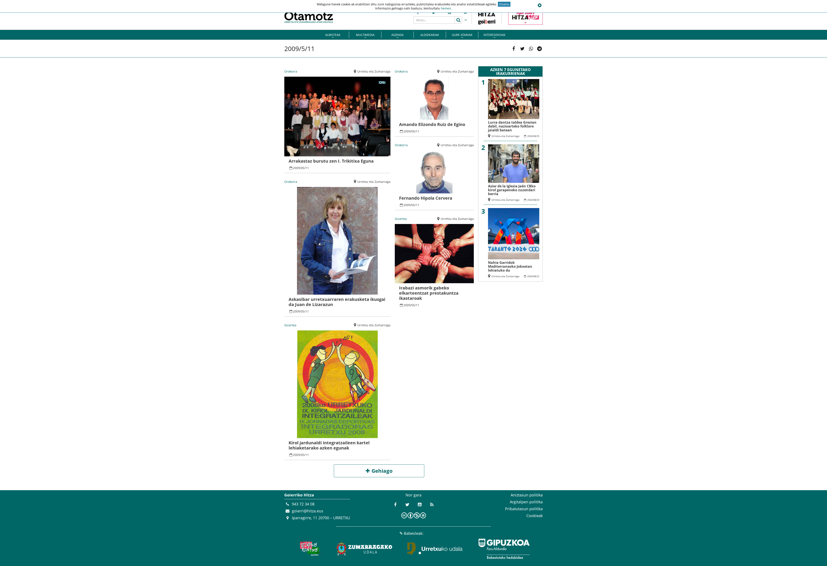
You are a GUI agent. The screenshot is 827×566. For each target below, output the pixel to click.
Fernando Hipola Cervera (425, 198)
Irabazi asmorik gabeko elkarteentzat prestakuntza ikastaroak (429, 293)
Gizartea (290, 325)
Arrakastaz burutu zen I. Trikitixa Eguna (331, 161)
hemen (446, 8)
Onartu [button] (504, 4)
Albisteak (332, 35)
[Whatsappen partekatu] (531, 48)
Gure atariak (462, 35)
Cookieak (534, 515)
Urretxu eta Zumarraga (373, 71)
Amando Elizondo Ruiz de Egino (432, 124)
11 (307, 168)
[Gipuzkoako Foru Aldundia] (504, 549)
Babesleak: (413, 533)
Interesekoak (494, 35)
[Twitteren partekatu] (522, 48)
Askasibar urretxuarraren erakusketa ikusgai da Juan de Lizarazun (337, 301)
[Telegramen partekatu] (539, 48)
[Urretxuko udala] (435, 549)
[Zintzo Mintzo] (309, 549)
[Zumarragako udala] (365, 549)
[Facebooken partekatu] (513, 48)
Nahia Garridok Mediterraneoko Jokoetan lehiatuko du (510, 266)
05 (302, 168)
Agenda (397, 35)
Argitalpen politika (526, 501)
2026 (529, 136)
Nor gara (413, 495)
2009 (296, 168)
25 (538, 136)
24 (538, 199)
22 (538, 276)
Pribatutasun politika (524, 508)
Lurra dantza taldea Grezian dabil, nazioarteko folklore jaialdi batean (512, 126)
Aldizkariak (429, 35)
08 (534, 136)
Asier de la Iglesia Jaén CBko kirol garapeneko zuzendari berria (512, 190)
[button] (539, 5)
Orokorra (290, 71)
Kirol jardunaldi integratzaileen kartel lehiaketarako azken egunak (329, 445)
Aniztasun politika (527, 495)
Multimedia (365, 35)
